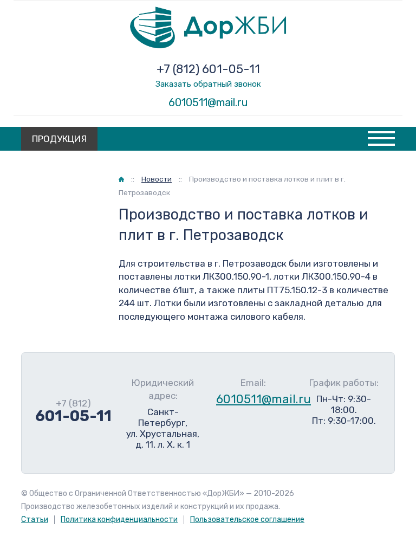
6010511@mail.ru (208, 102)
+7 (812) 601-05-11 (208, 69)
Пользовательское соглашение (247, 519)
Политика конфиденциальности (119, 519)
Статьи (34, 519)
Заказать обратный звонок (208, 84)
